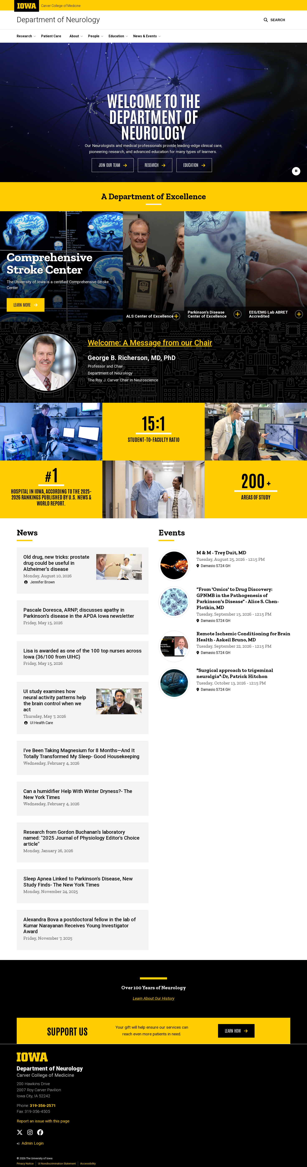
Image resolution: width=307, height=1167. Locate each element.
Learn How (233, 1030)
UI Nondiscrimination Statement (57, 1163)
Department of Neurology (58, 19)
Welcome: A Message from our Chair (150, 342)
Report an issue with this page (43, 1121)
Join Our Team (110, 164)
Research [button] (24, 36)
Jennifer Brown (42, 582)
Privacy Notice (25, 1163)
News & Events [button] (145, 36)
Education (191, 164)
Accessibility (88, 1163)
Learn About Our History (153, 998)
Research (152, 164)
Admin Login (33, 1143)
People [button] (93, 36)
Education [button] (116, 36)
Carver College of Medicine (61, 6)
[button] (274, 19)
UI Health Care (41, 723)
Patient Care (51, 36)
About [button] (74, 36)
